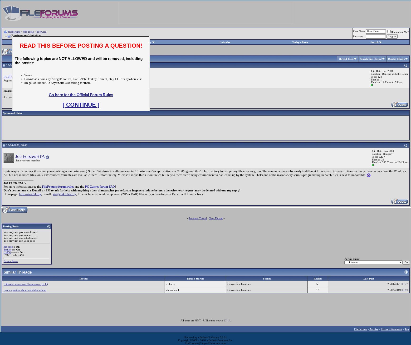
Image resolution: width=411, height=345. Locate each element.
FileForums (14, 31)
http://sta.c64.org (30, 194)
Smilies (7, 249)
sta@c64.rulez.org (64, 194)
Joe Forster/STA (30, 156)
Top (407, 329)
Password (358, 36)
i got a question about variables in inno (25, 290)
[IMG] (7, 252)
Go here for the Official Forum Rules (81, 95)
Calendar (225, 42)
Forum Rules (11, 261)
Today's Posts (300, 42)
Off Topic (28, 31)
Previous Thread (198, 218)
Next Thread (216, 218)
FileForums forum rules (58, 186)
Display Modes (396, 58)
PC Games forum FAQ (100, 186)
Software (41, 31)
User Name (359, 31)
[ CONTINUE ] (81, 104)
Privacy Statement (391, 329)
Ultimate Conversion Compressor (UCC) (26, 284)
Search (374, 42)
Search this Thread (371, 58)
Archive (373, 329)
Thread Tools (345, 58)
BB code (8, 246)
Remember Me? (400, 31)
